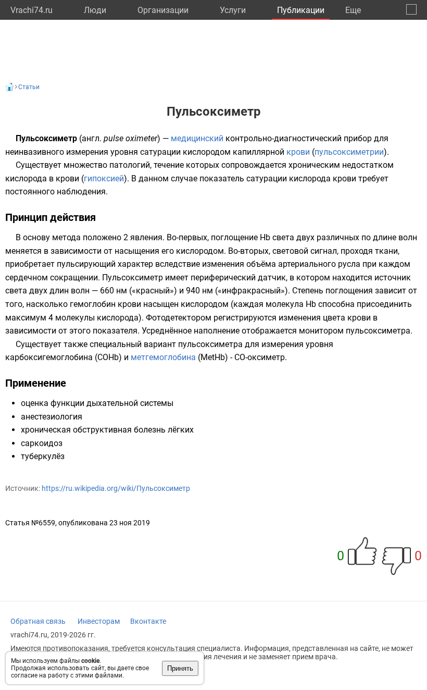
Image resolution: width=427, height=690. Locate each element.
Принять (180, 668)
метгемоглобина (163, 357)
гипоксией (104, 178)
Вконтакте (148, 621)
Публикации (300, 10)
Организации (163, 10)
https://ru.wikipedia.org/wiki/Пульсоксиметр (116, 488)
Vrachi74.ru (31, 10)
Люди (95, 10)
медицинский (197, 138)
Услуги (233, 10)
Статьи (29, 87)
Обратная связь (38, 621)
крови (298, 152)
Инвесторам (99, 621)
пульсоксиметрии (349, 152)
